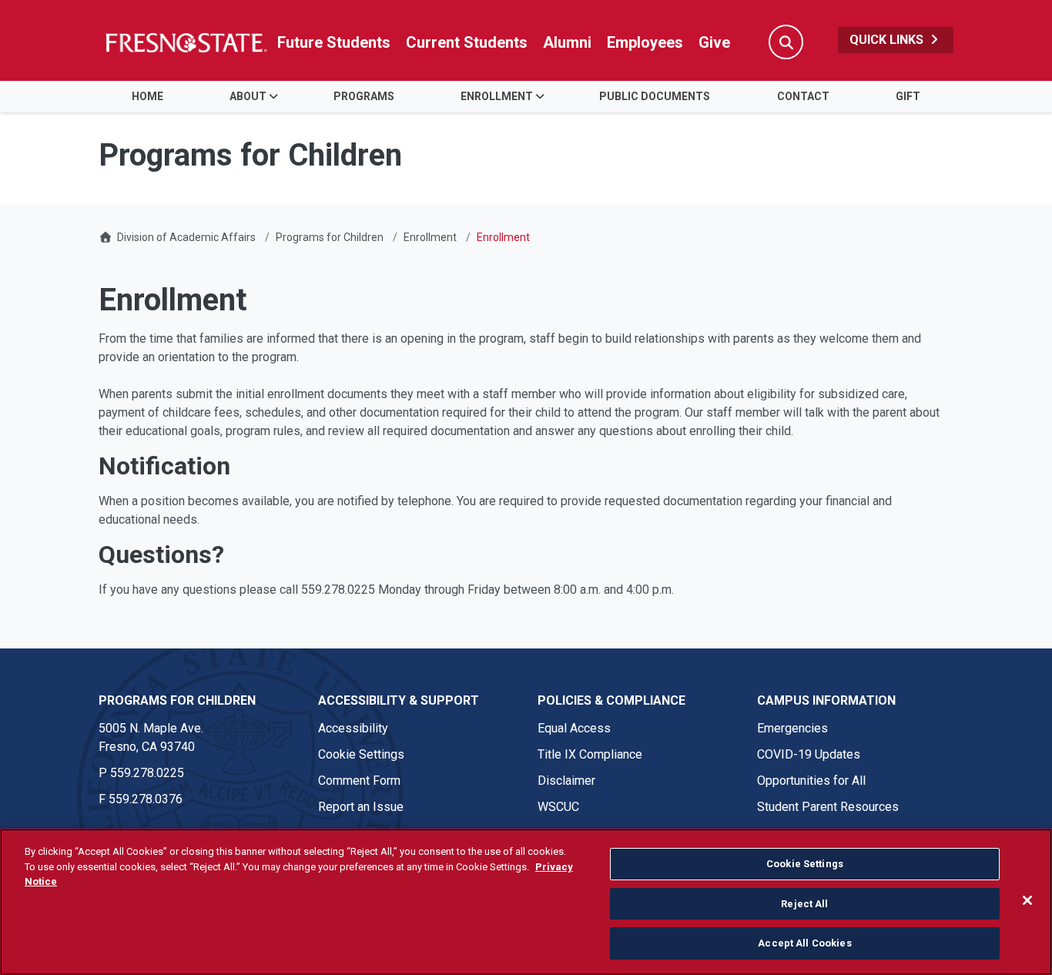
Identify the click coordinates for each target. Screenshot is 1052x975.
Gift (908, 96)
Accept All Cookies (804, 943)
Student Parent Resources (828, 806)
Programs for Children (330, 237)
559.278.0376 (146, 799)
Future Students (333, 42)
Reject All (804, 904)
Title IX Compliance (590, 754)
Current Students (467, 42)
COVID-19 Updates (808, 754)
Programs (363, 96)
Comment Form (359, 780)
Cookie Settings (361, 754)
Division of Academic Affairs (186, 237)
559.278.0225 (147, 773)
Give (714, 42)
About (247, 96)
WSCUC (558, 806)
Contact (803, 96)
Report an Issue (361, 806)
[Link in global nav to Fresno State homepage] (185, 42)
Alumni (567, 42)
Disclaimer (566, 780)
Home (147, 96)
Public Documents (654, 96)
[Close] (1027, 900)
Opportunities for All (811, 780)
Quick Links (887, 39)
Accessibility (353, 728)
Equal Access (574, 728)
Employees (645, 42)
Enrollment (497, 96)
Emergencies (792, 728)
